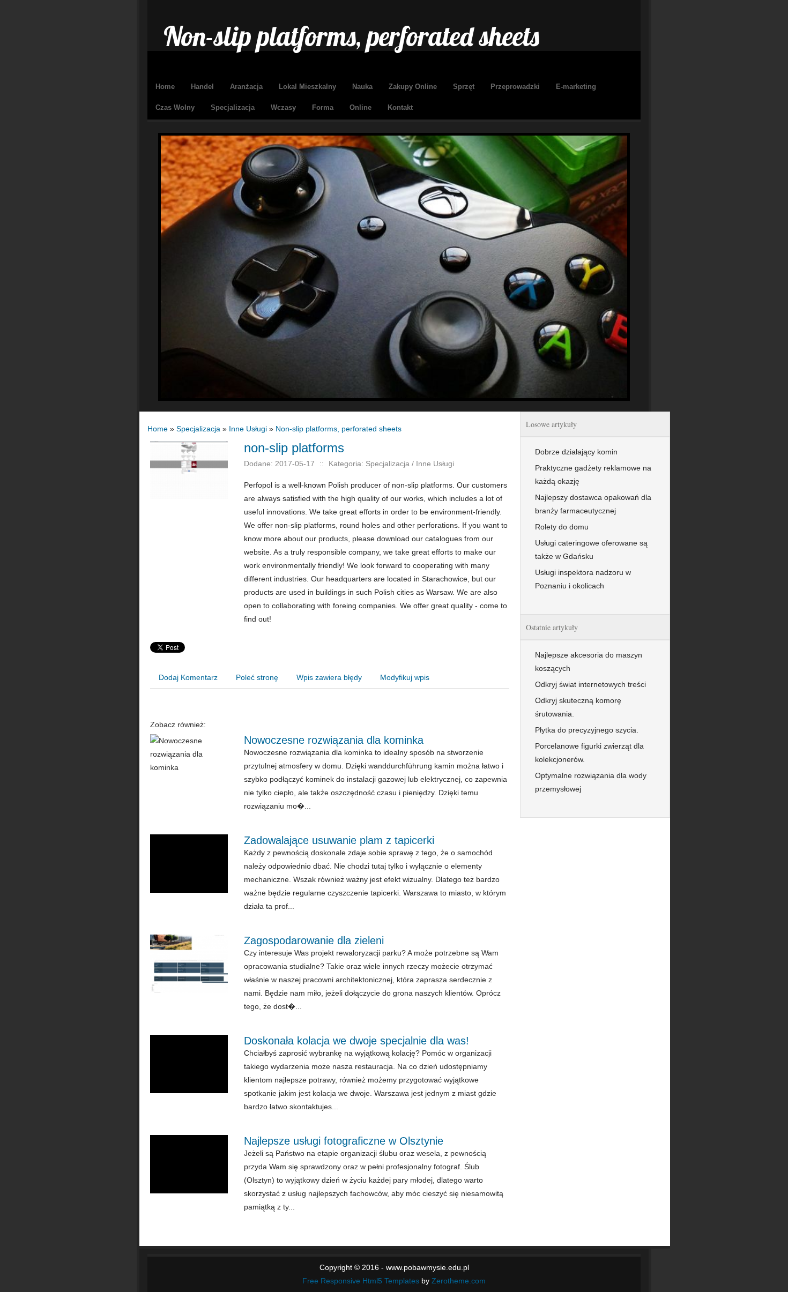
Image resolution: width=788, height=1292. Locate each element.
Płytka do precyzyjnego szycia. (586, 730)
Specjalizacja (198, 428)
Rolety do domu (562, 526)
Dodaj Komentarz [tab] (188, 677)
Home (157, 428)
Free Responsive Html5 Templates (360, 1280)
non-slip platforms (294, 447)
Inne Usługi (248, 428)
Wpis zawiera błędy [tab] (329, 677)
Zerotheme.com (459, 1280)
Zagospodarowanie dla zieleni (314, 940)
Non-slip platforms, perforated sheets (339, 428)
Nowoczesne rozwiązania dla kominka (333, 740)
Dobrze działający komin (576, 451)
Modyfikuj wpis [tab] (404, 677)
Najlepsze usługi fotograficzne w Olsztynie (343, 1141)
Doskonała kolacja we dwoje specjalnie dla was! (356, 1041)
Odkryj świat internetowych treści (590, 684)
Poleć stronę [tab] (257, 677)
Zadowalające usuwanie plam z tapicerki (339, 840)
